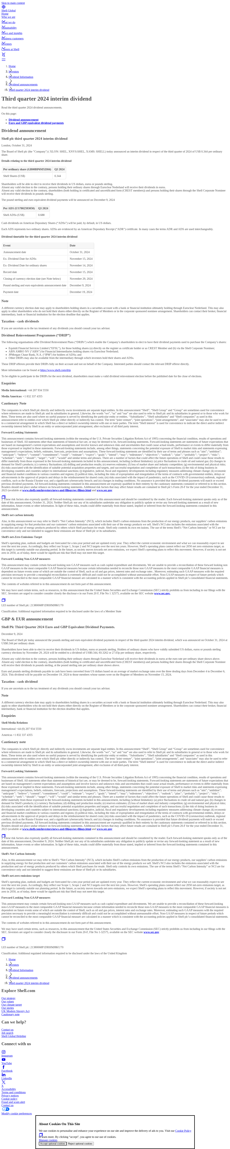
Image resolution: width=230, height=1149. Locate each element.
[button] (115, 18)
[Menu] (115, 59)
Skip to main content (13, 2)
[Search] (115, 55)
